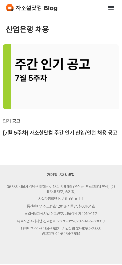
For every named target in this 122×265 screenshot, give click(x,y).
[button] (111, 7)
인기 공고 (11, 121)
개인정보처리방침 (61, 174)
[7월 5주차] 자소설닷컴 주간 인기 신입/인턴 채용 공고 (60, 133)
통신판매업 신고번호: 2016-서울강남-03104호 (61, 206)
